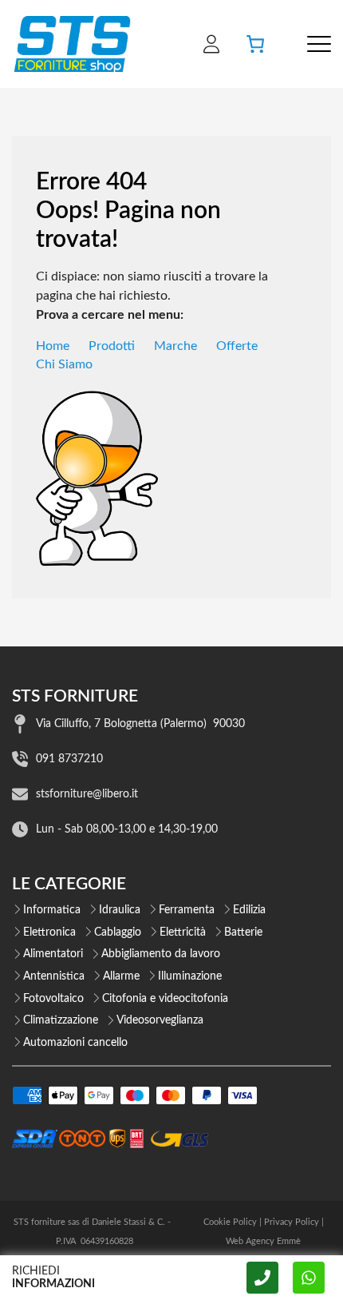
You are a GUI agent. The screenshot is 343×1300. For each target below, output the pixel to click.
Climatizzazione (60, 1020)
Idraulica (119, 910)
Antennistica (54, 976)
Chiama (262, 1278)
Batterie (243, 932)
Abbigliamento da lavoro (160, 954)
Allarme (121, 976)
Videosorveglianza (159, 1020)
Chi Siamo (64, 364)
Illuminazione (190, 976)
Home (52, 346)
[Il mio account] (211, 44)
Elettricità (183, 932)
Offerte (237, 346)
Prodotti (112, 346)
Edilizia (249, 910)
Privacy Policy (291, 1222)
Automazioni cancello (75, 1042)
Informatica (52, 910)
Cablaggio (117, 932)
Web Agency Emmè (263, 1241)
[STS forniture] (71, 44)
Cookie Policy (230, 1222)
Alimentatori (53, 954)
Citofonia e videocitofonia (165, 998)
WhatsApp (309, 1278)
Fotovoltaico (53, 998)
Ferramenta (187, 910)
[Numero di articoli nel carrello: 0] (255, 44)
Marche (175, 346)
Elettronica (49, 932)
